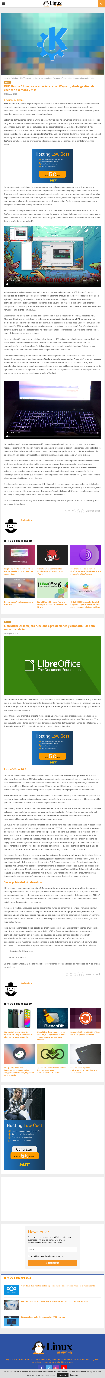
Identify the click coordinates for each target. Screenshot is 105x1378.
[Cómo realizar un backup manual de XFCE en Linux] (11, 1321)
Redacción (26, 520)
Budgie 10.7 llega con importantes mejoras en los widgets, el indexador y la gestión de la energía (19, 1071)
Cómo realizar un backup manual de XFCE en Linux (43, 1317)
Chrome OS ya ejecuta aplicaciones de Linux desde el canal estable (83, 1070)
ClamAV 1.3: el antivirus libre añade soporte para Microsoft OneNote (50, 571)
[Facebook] (41, 1368)
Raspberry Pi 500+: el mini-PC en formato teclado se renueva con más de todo (18, 571)
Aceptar (62, 1375)
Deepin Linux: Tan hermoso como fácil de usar (18, 603)
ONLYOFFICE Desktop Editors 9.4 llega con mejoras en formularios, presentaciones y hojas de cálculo (85, 604)
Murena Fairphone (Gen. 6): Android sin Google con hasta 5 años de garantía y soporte (18, 1035)
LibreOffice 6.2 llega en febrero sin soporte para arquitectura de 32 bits (52, 604)
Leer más (74, 1375)
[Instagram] (56, 1368)
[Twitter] (49, 1368)
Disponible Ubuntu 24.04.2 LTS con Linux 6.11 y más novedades (85, 1033)
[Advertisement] (52, 1199)
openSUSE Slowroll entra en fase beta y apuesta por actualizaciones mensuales (51, 1070)
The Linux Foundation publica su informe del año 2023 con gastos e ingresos (54, 1301)
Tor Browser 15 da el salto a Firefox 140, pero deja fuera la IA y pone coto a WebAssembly (85, 571)
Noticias (7, 82)
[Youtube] (64, 1368)
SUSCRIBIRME (52, 1263)
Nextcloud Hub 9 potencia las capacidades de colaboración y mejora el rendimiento (58, 1285)
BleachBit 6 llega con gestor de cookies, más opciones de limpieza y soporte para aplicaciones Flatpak (52, 1036)
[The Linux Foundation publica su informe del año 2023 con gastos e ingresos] (11, 1305)
